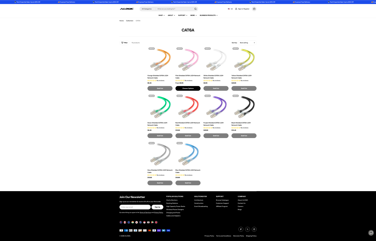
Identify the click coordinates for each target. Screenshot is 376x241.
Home (121, 21)
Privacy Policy (209, 236)
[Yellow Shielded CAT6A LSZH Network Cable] (244, 59)
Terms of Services (145, 212)
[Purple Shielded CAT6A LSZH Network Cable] (216, 107)
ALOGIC (127, 236)
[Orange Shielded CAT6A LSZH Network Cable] (160, 59)
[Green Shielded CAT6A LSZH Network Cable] (160, 107)
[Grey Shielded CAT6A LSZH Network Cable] (160, 154)
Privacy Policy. (158, 212)
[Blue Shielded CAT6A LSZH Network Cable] (188, 154)
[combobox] (168, 9)
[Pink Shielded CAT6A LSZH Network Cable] (188, 59)
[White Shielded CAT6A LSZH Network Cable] (216, 59)
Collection (129, 21)
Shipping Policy (251, 236)
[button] (371, 233)
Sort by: (234, 43)
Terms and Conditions (223, 236)
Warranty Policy (238, 236)
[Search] (195, 9)
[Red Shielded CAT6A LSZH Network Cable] (188, 107)
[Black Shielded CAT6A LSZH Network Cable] (244, 107)
